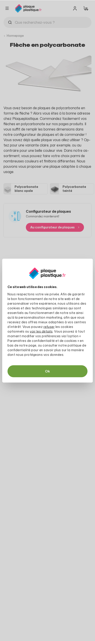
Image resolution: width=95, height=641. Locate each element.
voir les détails (41, 331)
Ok (47, 371)
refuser (49, 326)
